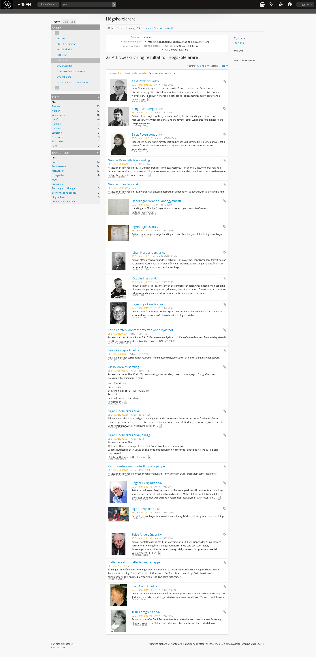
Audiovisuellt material (63, 201)
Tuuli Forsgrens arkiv (146, 612)
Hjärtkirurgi (61, 55)
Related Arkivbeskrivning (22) (124, 28)
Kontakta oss (58, 647)
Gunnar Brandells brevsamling (129, 160)
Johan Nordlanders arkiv (148, 253)
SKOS (241, 43)
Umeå (55, 119)
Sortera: (214, 65)
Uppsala (56, 128)
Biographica (58, 197)
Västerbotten (59, 115)
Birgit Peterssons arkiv (147, 134)
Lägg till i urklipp (224, 81)
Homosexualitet (63, 66)
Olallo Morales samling (123, 367)
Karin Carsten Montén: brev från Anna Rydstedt (140, 330)
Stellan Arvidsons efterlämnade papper (135, 562)
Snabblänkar (289, 4)
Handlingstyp (61, 152)
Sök (73, 21)
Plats (55, 96)
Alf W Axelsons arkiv (145, 81)
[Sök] (114, 4)
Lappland (57, 132)
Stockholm (57, 141)
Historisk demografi (65, 44)
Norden (56, 110)
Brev (54, 162)
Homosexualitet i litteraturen (70, 71)
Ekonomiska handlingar (64, 192)
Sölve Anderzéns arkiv (147, 535)
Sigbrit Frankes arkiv (145, 509)
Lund (54, 146)
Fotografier (58, 175)
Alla (54, 102)
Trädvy (56, 21)
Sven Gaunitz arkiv (144, 586)
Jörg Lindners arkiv (144, 278)
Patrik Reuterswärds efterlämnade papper (137, 466)
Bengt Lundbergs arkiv (147, 109)
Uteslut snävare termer (163, 73)
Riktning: (191, 65)
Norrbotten (58, 137)
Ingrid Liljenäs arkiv (145, 227)
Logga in (304, 4)
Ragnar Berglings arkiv (147, 483)
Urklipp (271, 4)
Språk (280, 4)
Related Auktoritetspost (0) (159, 28)
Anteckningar (59, 166)
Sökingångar (47, 4)
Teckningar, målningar (64, 188)
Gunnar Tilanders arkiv (123, 184)
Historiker (60, 38)
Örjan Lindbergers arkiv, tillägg (129, 435)
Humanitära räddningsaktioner (72, 82)
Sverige (56, 106)
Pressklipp (57, 184)
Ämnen (148, 37)
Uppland (56, 124)
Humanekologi (63, 77)
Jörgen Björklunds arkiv (147, 304)
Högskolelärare (63, 60)
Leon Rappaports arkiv (123, 350)
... (57, 33)
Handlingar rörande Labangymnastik (157, 201)
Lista (65, 21)
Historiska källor (63, 49)
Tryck (55, 179)
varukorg (262, 4)
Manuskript (58, 170)
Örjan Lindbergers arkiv (124, 411)
